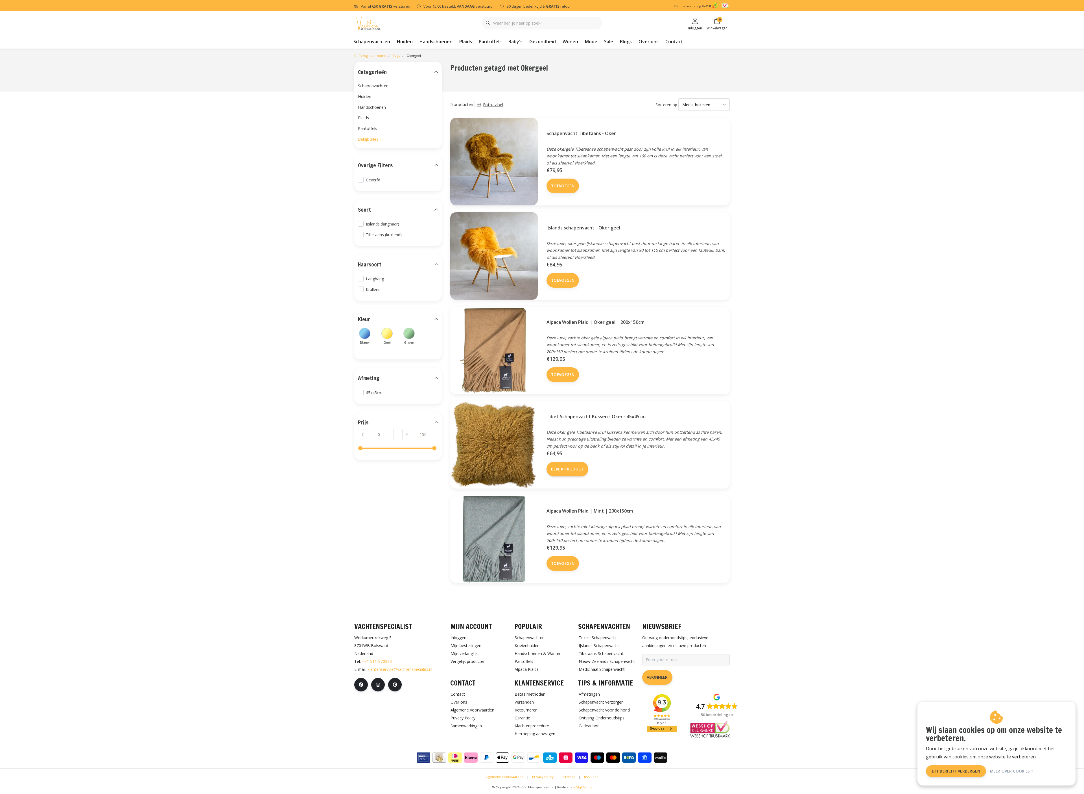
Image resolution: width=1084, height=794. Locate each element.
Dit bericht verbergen (956, 771)
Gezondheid (542, 41)
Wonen (570, 41)
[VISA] (581, 757)
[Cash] (439, 757)
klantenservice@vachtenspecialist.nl (400, 669)
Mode (591, 41)
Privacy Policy (543, 777)
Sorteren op (666, 104)
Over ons (649, 41)
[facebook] (361, 684)
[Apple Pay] (502, 757)
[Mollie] (660, 757)
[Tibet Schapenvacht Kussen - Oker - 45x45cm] (494, 445)
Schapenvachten (371, 41)
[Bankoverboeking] (645, 757)
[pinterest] (395, 684)
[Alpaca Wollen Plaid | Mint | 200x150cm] (494, 539)
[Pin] (423, 757)
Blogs (626, 41)
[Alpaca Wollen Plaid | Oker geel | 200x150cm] (494, 350)
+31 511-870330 (377, 661)
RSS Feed (591, 777)
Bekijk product (567, 469)
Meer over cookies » (1011, 771)
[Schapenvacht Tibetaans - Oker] (494, 161)
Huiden (405, 41)
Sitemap (568, 777)
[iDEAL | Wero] (455, 757)
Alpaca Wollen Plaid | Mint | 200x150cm (590, 511)
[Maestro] (597, 757)
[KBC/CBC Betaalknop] (550, 757)
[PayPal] (486, 757)
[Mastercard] (613, 757)
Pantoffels (490, 41)
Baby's (515, 41)
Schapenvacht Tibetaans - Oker (581, 133)
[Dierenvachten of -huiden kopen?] (368, 22)
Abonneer (657, 677)
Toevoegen (562, 185)
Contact (674, 41)
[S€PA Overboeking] (629, 757)
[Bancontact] (534, 757)
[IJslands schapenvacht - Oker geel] (494, 256)
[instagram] (378, 684)
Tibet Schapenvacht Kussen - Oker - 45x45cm (596, 416)
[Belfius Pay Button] (565, 757)
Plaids (465, 41)
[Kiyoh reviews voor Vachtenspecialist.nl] (715, 6)
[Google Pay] (518, 757)
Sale (608, 41)
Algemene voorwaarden (504, 777)
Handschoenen (436, 41)
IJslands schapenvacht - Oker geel (583, 228)
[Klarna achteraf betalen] (471, 757)
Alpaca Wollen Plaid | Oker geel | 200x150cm (595, 322)
